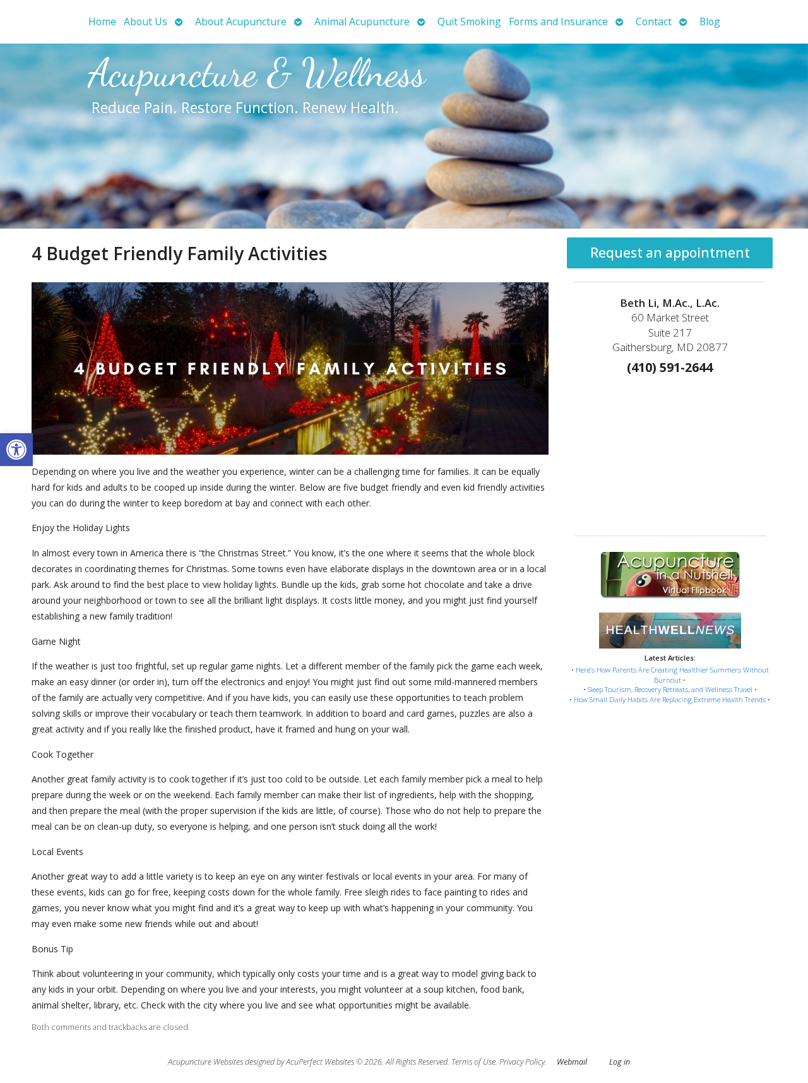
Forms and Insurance (558, 21)
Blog (709, 21)
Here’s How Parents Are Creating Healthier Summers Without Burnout (672, 675)
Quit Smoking (469, 21)
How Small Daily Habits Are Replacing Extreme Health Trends (670, 699)
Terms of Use (473, 1061)
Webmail (572, 1061)
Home (102, 21)
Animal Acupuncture (362, 21)
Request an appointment (670, 252)
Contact (654, 21)
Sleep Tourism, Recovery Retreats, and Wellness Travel (670, 689)
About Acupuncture (241, 21)
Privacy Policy (522, 1061)
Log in (619, 1061)
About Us (145, 21)
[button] (16, 449)
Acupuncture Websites (205, 1061)
